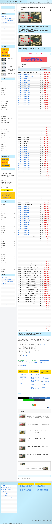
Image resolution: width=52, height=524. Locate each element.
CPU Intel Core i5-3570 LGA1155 (23, 147)
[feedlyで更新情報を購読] (33, 405)
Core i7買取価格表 (23, 377)
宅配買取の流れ (42, 362)
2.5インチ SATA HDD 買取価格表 (43, 489)
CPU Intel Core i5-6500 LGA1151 (23, 177)
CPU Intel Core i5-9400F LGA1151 (23, 224)
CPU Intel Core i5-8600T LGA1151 (23, 210)
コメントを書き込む (34, 475)
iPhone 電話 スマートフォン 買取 (6, 28)
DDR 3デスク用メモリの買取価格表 (26, 486)
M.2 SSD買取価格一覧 (45, 381)
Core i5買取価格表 (23, 376)
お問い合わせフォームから (44, 360)
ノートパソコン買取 (4, 501)
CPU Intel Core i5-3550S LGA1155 (24, 161)
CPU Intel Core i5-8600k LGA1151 (23, 206)
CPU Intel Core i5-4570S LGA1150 (24, 84)
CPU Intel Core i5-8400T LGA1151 (23, 216)
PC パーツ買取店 (49, 520)
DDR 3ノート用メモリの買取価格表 (26, 485)
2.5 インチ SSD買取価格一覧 (42, 485)
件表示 (22, 66)
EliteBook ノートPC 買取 (5, 304)
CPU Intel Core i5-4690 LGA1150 (23, 78)
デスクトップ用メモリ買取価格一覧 (7, 20)
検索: (39, 66)
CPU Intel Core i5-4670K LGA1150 (24, 244)
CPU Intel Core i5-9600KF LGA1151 (24, 220)
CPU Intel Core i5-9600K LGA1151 (24, 218)
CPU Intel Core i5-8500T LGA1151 (23, 212)
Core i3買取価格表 (23, 374)
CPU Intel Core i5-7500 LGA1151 (23, 194)
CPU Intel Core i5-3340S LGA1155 (24, 169)
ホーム (29, 520)
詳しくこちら (25, 355)
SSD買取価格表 (4, 22)
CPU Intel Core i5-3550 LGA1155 (23, 149)
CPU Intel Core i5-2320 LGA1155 (23, 110)
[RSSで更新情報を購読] (35, 405)
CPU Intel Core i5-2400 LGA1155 (23, 108)
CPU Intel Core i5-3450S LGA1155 (24, 167)
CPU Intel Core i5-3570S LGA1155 (24, 159)
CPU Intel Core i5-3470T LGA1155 (23, 173)
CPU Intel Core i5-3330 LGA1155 (23, 157)
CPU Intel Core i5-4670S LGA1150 (24, 232)
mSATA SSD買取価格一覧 (42, 486)
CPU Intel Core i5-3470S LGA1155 (24, 165)
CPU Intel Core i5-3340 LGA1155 (23, 155)
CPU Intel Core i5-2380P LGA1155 (24, 102)
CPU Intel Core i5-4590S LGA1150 (24, 92)
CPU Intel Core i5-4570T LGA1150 (23, 230)
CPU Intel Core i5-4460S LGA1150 (24, 94)
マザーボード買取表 (4, 26)
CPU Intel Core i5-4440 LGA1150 (23, 226)
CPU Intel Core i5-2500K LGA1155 (24, 104)
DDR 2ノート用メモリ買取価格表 (25, 490)
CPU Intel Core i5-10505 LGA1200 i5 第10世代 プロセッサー (28, 259)
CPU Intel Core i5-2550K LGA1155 (24, 86)
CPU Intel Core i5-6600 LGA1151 (23, 82)
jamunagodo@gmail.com (33, 362)
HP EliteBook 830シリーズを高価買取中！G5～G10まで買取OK (7, 176)
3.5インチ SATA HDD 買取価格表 (43, 490)
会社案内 (31, 520)
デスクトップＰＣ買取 (5, 291)
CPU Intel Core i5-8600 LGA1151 (23, 74)
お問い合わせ (44, 520)
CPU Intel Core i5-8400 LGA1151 (23, 214)
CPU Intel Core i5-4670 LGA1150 (23, 242)
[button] (43, 69)
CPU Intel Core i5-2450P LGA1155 (24, 100)
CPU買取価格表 (4, 16)
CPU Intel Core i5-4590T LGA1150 (23, 98)
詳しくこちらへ (31, 352)
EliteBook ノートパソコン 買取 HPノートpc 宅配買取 (8, 180)
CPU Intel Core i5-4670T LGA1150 (23, 234)
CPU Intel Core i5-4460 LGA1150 (23, 90)
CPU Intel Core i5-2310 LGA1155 (23, 112)
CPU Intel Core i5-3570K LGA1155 (24, 80)
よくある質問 (35, 520)
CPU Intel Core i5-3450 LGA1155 (23, 153)
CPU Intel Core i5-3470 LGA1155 (23, 151)
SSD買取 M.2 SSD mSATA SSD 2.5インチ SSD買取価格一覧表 (7, 183)
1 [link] (48, 330)
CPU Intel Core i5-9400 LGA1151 (23, 222)
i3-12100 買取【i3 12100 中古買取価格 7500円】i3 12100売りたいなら (8, 173)
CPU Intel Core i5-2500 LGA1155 (23, 106)
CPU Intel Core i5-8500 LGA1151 (23, 208)
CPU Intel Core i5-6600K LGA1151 (24, 175)
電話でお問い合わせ (23, 365)
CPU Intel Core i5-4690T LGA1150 (23, 96)
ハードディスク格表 (4, 24)
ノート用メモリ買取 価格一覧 (6, 18)
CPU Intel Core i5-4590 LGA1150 (23, 88)
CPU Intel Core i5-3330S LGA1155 (24, 171)
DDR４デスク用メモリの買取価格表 (26, 489)
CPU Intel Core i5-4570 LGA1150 (23, 228)
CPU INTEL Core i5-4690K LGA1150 (24, 238)
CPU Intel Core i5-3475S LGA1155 (24, 163)
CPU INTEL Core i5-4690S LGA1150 (24, 240)
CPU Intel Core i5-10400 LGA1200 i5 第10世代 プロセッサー (28, 76)
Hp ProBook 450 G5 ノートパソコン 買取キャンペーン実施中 (8, 187)
